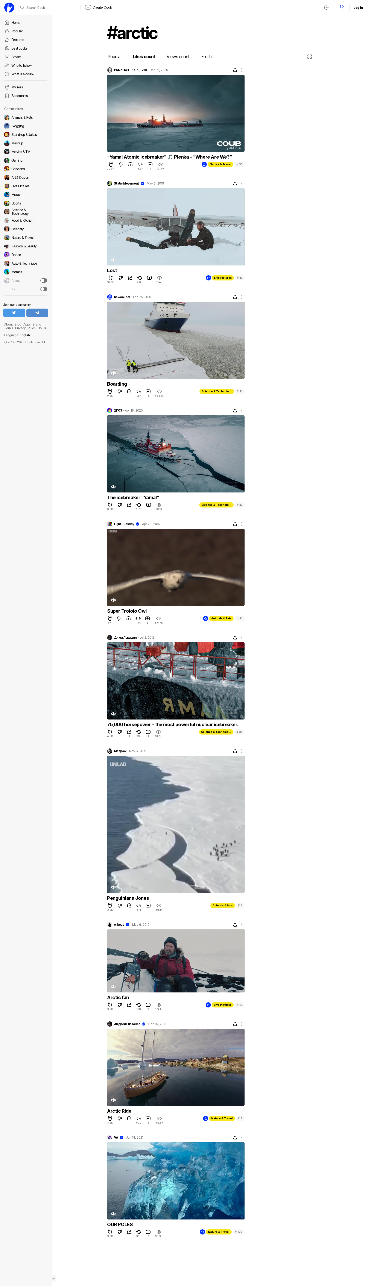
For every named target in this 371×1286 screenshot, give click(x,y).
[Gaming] (26, 160)
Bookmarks (19, 96)
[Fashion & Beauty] (26, 246)
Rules (32, 328)
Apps (27, 324)
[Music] (26, 194)
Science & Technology (217, 391)
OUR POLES (120, 1224)
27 (239, 732)
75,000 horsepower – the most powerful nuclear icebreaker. (172, 724)
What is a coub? (22, 74)
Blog (18, 324)
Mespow (120, 751)
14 (239, 391)
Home (15, 22)
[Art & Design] (26, 177)
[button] (310, 56)
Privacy (20, 328)
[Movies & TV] (26, 151)
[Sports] (26, 203)
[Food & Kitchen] (26, 220)
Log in (358, 8)
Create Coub (102, 7)
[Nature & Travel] (26, 237)
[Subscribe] (43, 280)
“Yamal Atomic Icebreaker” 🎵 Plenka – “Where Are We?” (169, 157)
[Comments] (130, 164)
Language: (17, 335)
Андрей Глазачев (127, 1023)
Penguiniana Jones (128, 898)
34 (239, 618)
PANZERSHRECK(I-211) (130, 69)
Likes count (144, 56)
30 (239, 164)
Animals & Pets (221, 618)
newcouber (122, 296)
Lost (112, 270)
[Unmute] (113, 260)
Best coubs (19, 48)
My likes (17, 87)
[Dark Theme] (326, 7)
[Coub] (9, 7)
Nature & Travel (220, 164)
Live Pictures (223, 277)
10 (239, 1005)
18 (239, 278)
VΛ (116, 1137)
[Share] (235, 70)
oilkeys (119, 924)
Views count (178, 56)
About (8, 324)
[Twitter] (14, 313)
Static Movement (126, 183)
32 (239, 505)
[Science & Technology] (26, 212)
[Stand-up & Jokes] (26, 134)
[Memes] (26, 272)
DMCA (42, 328)
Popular (17, 31)
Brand (37, 324)
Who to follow (21, 65)
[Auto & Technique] (26, 263)
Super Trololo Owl (127, 611)
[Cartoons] (26, 169)
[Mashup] (26, 143)
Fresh (206, 56)
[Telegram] (37, 313)
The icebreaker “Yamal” (133, 497)
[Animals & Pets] (26, 117)
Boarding (117, 384)
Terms (8, 328)
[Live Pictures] (26, 186)
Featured (17, 40)
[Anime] (26, 280)
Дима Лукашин (125, 637)
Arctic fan (118, 997)
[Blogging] (26, 126)
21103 (118, 410)
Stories (16, 57)
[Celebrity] (26, 229)
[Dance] (26, 254)
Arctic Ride (119, 1111)
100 (238, 1232)
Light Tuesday (124, 524)
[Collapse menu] (54, 1279)
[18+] (43, 289)
